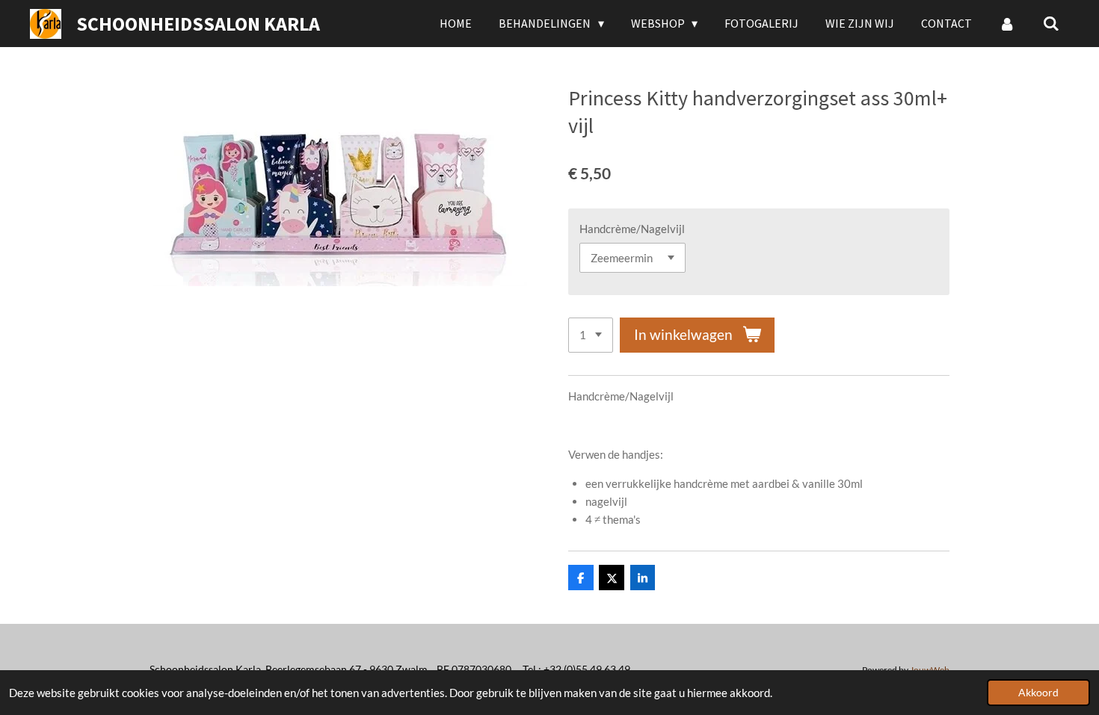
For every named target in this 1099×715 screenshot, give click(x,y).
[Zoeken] (1051, 23)
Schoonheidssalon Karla (198, 23)
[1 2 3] (590, 335)
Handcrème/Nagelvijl (632, 228)
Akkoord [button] (1038, 693)
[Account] (1007, 23)
